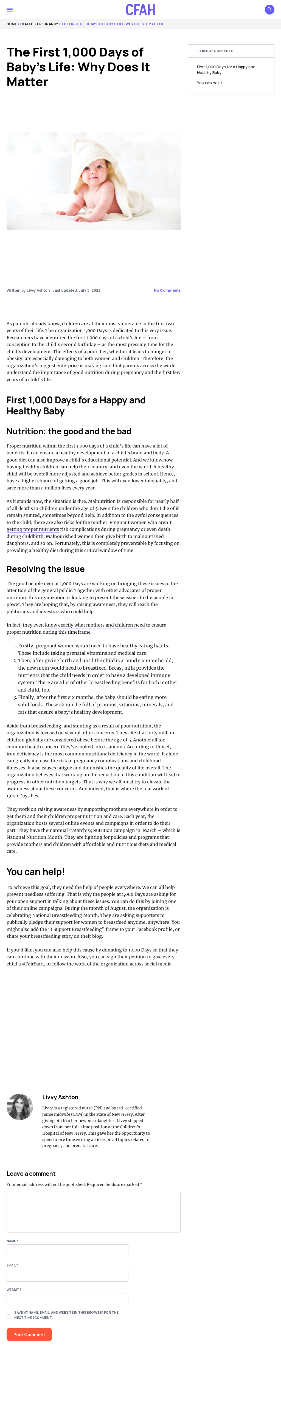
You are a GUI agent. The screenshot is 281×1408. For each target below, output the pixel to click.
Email (12, 1265)
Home (12, 24)
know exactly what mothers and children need (95, 625)
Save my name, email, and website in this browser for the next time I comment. (66, 1315)
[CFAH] (140, 9)
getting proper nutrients (33, 529)
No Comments (167, 290)
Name (12, 1241)
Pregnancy (47, 24)
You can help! (209, 82)
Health (27, 24)
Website (14, 1289)
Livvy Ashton (60, 1097)
